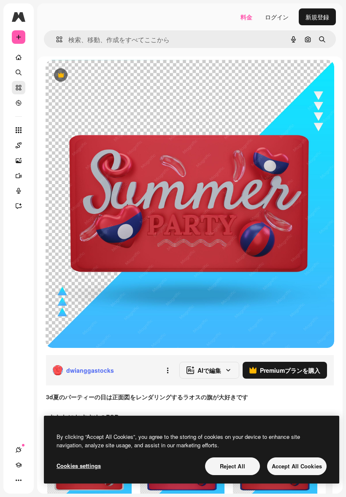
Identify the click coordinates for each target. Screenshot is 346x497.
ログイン (277, 17)
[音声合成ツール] (18, 191)
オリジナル (103, 75)
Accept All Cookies (297, 466)
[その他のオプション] (167, 370)
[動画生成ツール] (18, 175)
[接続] (18, 450)
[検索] (18, 72)
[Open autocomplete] (56, 39)
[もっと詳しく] (18, 103)
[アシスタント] (18, 206)
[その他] (18, 480)
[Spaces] (18, 145)
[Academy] (18, 465)
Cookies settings (79, 466)
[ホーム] (18, 57)
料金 (246, 17)
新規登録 (317, 17)
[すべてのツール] (18, 130)
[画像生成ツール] (18, 160)
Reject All (232, 466)
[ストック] (18, 87)
